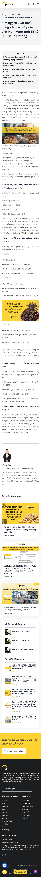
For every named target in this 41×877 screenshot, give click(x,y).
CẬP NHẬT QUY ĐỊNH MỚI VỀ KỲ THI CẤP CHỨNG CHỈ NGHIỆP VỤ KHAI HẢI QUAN (24, 667)
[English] (33, 4)
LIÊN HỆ (25, 818)
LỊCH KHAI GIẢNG (28, 806)
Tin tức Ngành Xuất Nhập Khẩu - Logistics (17, 17)
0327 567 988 (8, 840)
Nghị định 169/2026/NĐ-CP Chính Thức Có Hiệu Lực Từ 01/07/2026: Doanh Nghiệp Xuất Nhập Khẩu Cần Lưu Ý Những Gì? (20, 569)
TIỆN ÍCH (25, 809)
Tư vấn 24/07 (20, 872)
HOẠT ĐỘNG (26, 815)
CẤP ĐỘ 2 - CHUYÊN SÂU (21, 641)
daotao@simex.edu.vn (10, 843)
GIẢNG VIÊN (26, 803)
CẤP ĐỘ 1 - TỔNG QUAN (21, 632)
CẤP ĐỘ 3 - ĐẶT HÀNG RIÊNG (22, 650)
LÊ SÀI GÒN (7, 465)
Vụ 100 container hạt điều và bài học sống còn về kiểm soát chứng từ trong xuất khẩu (20, 529)
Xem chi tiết (8, 535)
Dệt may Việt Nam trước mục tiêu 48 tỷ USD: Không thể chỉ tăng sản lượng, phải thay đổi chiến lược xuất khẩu (24, 679)
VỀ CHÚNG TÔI (27, 801)
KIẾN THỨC (16, 15)
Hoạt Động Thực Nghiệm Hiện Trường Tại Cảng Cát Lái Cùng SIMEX (20, 608)
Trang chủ (5, 15)
